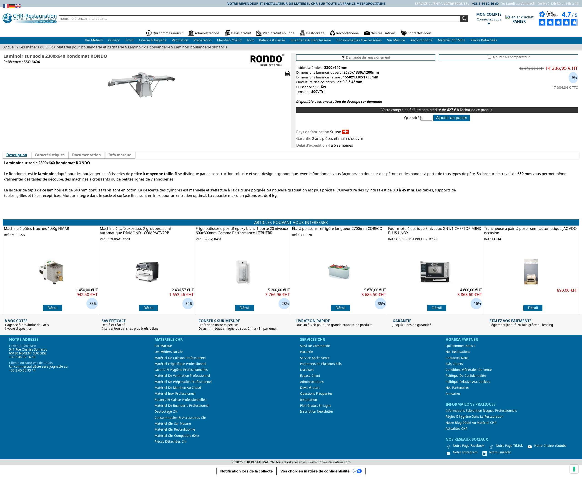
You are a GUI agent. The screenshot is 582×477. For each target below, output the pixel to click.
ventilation (180, 40)
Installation (308, 400)
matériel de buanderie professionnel (182, 405)
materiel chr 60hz (451, 40)
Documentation (86, 154)
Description (16, 154)
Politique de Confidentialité (466, 375)
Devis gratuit (241, 33)
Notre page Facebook (468, 445)
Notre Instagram (465, 452)
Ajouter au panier (451, 117)
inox (250, 40)
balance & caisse (272, 40)
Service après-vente (315, 358)
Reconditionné (347, 33)
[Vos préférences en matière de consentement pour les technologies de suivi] (574, 469)
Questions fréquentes (316, 393)
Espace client (310, 375)
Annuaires (453, 393)
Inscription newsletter (316, 411)
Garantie (306, 352)
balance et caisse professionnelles (180, 400)
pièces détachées (484, 40)
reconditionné (421, 40)
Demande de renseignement (367, 57)
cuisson (114, 40)
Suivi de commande (315, 346)
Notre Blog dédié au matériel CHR (471, 422)
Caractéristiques (50, 154)
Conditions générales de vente (469, 370)
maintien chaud (229, 40)
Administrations (207, 33)
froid (129, 40)
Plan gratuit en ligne (278, 33)
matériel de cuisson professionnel (180, 358)
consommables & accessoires (359, 40)
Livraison (307, 370)
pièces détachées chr (171, 441)
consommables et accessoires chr (180, 417)
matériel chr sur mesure (173, 423)
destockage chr (166, 411)
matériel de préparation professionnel (183, 382)
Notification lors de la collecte (246, 471)
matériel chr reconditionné (175, 429)
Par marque (163, 346)
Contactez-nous (419, 33)
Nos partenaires (457, 387)
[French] (6, 5)
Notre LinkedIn (500, 452)
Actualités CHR (456, 428)
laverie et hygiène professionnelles (181, 370)
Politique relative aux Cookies (468, 382)
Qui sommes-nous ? (168, 33)
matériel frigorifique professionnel (180, 364)
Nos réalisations (383, 33)
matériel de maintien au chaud (178, 387)
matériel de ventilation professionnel (182, 375)
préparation (203, 40)
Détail (53, 307)
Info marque (119, 154)
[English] (18, 5)
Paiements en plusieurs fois (321, 364)
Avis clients (454, 364)
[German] (12, 5)
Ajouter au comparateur (511, 57)
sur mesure (396, 40)
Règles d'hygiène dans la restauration (474, 416)
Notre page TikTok (509, 445)
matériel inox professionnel (175, 393)
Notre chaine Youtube (550, 445)
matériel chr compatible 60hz (177, 435)
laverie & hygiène (152, 40)
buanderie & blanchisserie (311, 40)
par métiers (94, 40)
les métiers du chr (169, 352)
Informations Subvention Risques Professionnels (481, 410)
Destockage (315, 33)
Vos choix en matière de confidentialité (315, 471)
